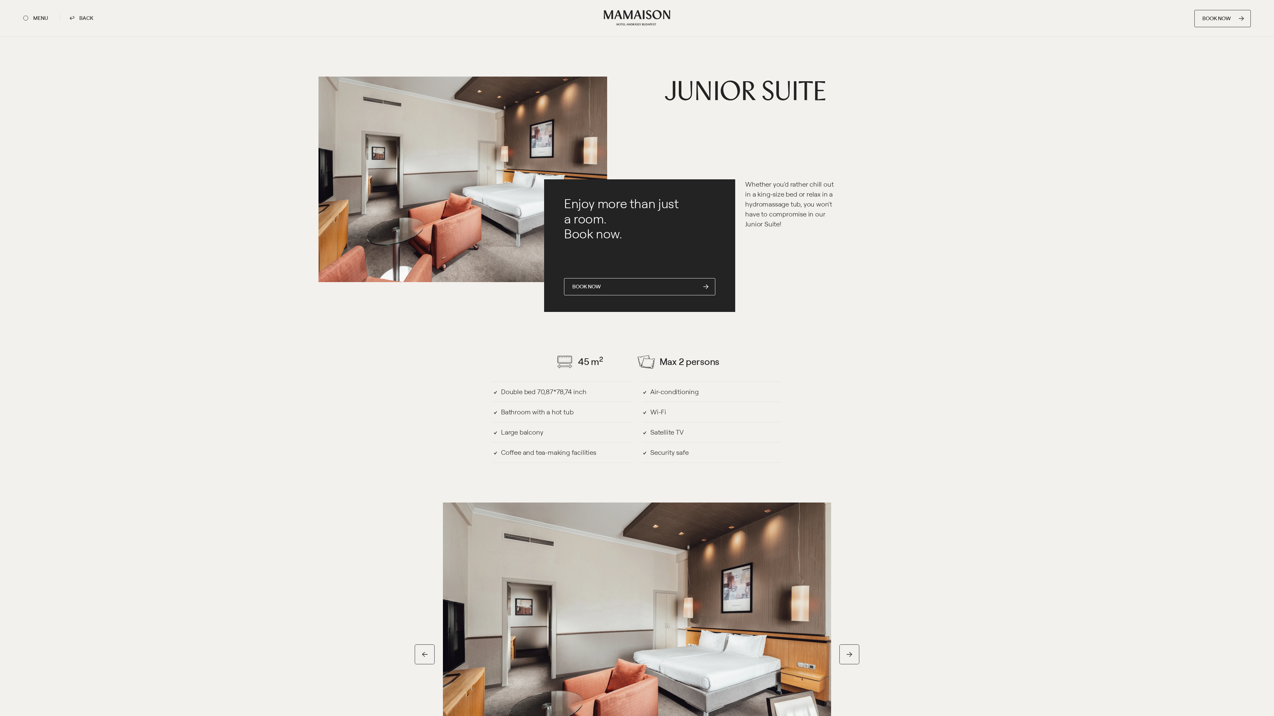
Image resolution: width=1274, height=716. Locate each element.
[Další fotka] (849, 654)
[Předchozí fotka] (425, 654)
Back (85, 18)
